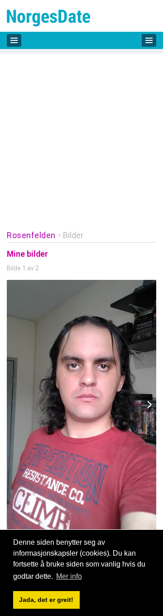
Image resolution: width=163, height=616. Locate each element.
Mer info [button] (69, 576)
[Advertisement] (81, 135)
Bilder (73, 235)
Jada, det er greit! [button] (46, 599)
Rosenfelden (31, 235)
